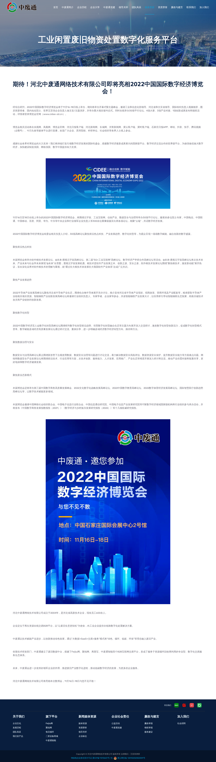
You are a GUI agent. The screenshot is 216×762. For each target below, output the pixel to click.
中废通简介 (67, 7)
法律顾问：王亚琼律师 (130, 754)
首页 (55, 7)
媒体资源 (149, 7)
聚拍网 (49, 727)
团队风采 (136, 7)
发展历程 (17, 727)
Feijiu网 (49, 723)
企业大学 (95, 7)
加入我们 (204, 7)
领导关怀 (123, 7)
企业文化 (17, 723)
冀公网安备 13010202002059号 (131, 758)
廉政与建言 (177, 7)
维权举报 (148, 727)
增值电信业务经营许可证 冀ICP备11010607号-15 (92, 758)
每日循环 (50, 732)
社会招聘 (181, 723)
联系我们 (191, 7)
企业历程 (82, 7)
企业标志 (83, 736)
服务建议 (148, 732)
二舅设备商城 (52, 736)
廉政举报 (148, 723)
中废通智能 (51, 740)
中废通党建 (109, 7)
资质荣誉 (162, 7)
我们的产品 (18, 736)
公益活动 (116, 723)
